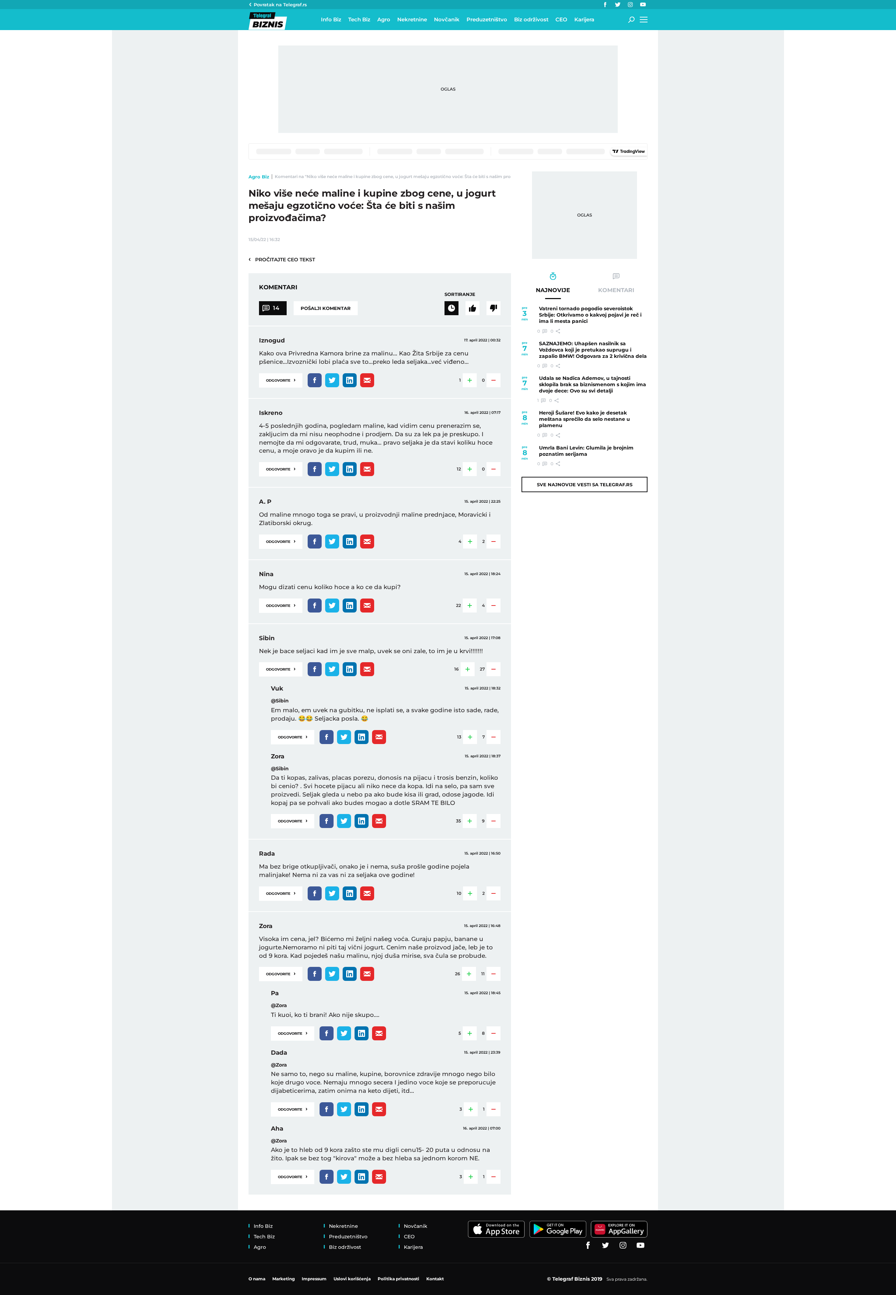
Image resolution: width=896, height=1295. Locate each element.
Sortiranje (459, 294)
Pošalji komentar (326, 308)
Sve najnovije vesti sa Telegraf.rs (584, 484)
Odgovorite (280, 379)
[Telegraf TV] (643, 4)
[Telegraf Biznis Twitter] (617, 4)
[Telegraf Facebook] (605, 4)
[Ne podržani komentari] (493, 308)
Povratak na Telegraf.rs (280, 4)
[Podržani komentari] (472, 308)
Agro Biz (258, 176)
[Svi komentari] (451, 308)
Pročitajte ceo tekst (281, 259)
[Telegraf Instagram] (630, 4)
